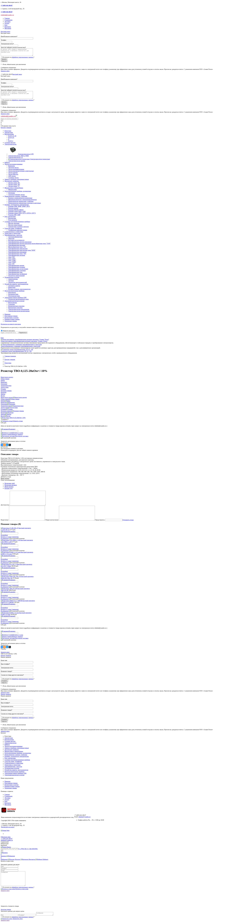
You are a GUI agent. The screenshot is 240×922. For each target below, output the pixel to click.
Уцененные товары (10, 321)
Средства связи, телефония (13, 761)
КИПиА (7, 744)
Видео (3, 416)
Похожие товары (6, 411)
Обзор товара (5, 399)
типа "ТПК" (12, 260)
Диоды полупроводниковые (13, 746)
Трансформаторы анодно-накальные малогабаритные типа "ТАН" (29, 243)
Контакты (7, 26)
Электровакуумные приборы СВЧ (15, 773)
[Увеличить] (13, 417)
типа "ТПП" (12, 262)
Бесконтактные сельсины (16, 306)
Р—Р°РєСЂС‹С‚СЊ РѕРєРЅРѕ (28, 849)
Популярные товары (11, 316)
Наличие (3, 412)
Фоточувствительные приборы (14, 771)
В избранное (5, 538)
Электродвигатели (10, 743)
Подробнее (4, 535)
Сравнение (15, 537)
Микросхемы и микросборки (13, 751)
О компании (8, 20)
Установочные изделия (11, 768)
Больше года (8, 488)
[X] (10, 445)
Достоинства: (5, 505)
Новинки (7, 314)
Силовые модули (9, 741)
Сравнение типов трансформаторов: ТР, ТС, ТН (16, 351)
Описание (4, 404)
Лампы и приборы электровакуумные (16, 748)
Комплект (4, 402)
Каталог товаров (6, 127)
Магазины (7, 28)
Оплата (6, 23)
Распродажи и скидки (11, 317)
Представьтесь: (100, 520)
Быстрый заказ (5, 31)
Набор (3, 401)
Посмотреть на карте (7, 827)
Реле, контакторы (10, 758)
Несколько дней (9, 483)
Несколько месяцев (10, 485)
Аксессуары (4, 407)
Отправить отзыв (128, 520)
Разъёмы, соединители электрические (16, 756)
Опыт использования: (8, 480)
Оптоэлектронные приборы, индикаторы (17, 753)
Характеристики (6, 406)
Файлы (3, 414)
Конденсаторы (9, 739)
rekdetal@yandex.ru (84, 817)
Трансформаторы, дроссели (13, 766)
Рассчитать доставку (21, 436)
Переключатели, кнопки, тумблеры (15, 755)
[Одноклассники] (4, 445)
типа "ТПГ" (12, 259)
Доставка (7, 21)
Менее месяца (8, 486)
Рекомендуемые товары (12, 319)
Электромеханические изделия (14, 775)
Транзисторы (8, 738)
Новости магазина (9, 331)
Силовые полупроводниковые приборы (17, 760)
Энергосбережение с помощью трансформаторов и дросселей (20, 346)
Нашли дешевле (17, 434)
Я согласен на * (18, 887)
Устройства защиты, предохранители (16, 770)
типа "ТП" (11, 257)
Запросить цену (17, 918)
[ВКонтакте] (2, 445)
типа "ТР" (11, 264)
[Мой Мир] (7, 445)
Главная (7, 18)
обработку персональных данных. (23, 57)
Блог (6, 25)
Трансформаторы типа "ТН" (17, 253)
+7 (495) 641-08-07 (6, 838)
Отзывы (3, 409)
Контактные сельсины (15, 307)
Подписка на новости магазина (11, 324)
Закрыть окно (5, 71)
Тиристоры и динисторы (12, 765)
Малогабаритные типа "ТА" (17, 247)
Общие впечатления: (52, 520)
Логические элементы (11, 749)
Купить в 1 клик (18, 433)
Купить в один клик (21, 889)
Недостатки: (5, 520)
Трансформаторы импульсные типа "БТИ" (21, 250)
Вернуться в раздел (7, 397)
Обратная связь (5, 837)
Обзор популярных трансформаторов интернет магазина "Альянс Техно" (24, 341)
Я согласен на (18, 57)
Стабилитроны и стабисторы (13, 763)
